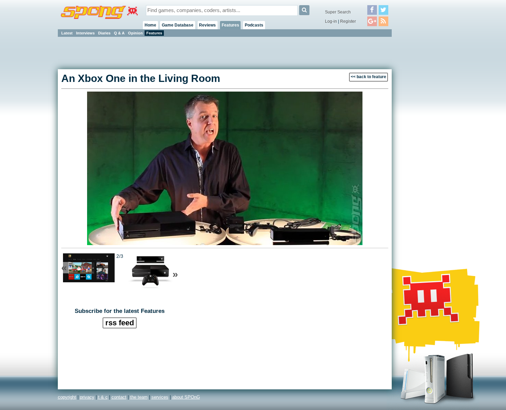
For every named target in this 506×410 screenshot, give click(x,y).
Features (230, 25)
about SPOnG (186, 397)
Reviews (207, 25)
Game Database (177, 25)
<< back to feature (368, 76)
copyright (67, 397)
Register (348, 21)
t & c (103, 397)
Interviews (85, 33)
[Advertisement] (422, 141)
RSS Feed (119, 322)
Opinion (135, 33)
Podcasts (254, 25)
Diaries (104, 33)
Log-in (331, 21)
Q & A (119, 33)
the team (139, 397)
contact (119, 397)
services (159, 397)
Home (150, 25)
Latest (67, 33)
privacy (87, 397)
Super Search (338, 12)
